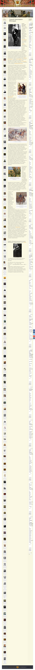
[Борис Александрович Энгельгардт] (5, 53)
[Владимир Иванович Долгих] (5, 552)
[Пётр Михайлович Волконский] (5, 227)
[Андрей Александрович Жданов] (5, 315)
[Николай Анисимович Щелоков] (5, 46)
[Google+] (34, 336)
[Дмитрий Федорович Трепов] (5, 129)
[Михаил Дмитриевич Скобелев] (5, 533)
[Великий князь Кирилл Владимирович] (5, 396)
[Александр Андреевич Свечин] (5, 415)
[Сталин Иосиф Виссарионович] (5, 28)
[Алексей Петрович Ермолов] (5, 66)
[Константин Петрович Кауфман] (5, 154)
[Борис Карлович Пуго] (5, 646)
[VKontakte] (34, 338)
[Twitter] (28, 667)
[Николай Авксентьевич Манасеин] (5, 123)
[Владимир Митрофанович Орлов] (5, 482)
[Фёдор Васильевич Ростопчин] (5, 652)
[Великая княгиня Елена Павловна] (5, 186)
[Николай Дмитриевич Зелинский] (5, 627)
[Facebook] (27, 667)
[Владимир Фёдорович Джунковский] (5, 167)
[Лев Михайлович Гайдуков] (5, 558)
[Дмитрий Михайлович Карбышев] (5, 321)
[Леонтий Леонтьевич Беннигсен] (5, 640)
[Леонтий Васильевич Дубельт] (5, 180)
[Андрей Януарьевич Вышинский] (5, 135)
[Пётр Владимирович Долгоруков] (5, 433)
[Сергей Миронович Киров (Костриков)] (5, 620)
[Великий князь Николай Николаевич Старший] (5, 334)
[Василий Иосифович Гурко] (5, 233)
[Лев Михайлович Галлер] (5, 92)
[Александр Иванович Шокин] (5, 245)
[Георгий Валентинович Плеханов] (5, 72)
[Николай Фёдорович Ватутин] (5, 445)
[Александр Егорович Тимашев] (5, 513)
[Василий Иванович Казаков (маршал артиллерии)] (5, 348)
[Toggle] (33, 340)
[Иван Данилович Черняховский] (5, 193)
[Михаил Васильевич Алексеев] (5, 256)
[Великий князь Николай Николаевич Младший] (5, 199)
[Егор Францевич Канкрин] (5, 309)
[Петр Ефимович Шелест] (5, 22)
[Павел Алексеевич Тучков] (5, 278)
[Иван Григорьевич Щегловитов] (5, 250)
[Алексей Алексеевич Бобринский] (5, 409)
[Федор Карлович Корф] (5, 470)
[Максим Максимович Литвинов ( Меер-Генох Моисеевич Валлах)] (5, 583)
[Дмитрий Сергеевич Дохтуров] (5, 111)
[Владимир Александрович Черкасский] (5, 290)
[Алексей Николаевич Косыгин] (5, 148)
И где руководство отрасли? (31, 389)
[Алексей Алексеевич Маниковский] (5, 174)
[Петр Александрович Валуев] (5, 539)
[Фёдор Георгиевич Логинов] (5, 302)
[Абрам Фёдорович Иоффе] (5, 526)
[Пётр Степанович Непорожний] (5, 439)
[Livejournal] (34, 332)
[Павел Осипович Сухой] (5, 427)
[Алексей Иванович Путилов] (5, 116)
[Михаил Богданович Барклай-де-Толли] (5, 456)
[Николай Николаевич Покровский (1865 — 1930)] (5, 593)
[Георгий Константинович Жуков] (5, 142)
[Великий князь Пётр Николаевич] (5, 659)
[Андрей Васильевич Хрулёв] (5, 607)
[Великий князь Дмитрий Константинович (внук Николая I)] (5, 268)
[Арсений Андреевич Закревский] (5, 464)
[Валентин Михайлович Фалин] (5, 262)
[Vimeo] (29, 667)
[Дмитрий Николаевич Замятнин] (5, 421)
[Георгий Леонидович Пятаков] (5, 85)
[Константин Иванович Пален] (5, 545)
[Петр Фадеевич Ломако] (5, 451)
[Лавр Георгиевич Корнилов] (5, 161)
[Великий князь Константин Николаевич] (5, 382)
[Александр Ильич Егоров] (5, 98)
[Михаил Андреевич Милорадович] (5, 494)
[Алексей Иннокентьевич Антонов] (5, 571)
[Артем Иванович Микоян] (5, 296)
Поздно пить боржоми (30, 451)
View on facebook (30, 55)
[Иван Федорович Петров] (5, 500)
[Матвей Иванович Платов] (5, 634)
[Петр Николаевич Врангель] (5, 376)
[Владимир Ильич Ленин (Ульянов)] (5, 220)
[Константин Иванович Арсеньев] (5, 214)
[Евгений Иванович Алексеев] (5, 239)
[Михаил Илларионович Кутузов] (5, 284)
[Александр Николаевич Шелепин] (5, 564)
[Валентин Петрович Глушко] (5, 613)
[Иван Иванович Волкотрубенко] (5, 328)
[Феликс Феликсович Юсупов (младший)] (5, 519)
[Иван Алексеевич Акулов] (5, 577)
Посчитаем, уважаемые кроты (30, 256)
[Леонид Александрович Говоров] (5, 362)
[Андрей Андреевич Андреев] (5, 40)
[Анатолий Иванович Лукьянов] (5, 389)
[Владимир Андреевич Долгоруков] (5, 59)
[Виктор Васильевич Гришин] (5, 488)
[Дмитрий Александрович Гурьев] (5, 601)
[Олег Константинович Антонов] (5, 476)
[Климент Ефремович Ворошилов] (5, 104)
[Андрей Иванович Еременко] (5, 507)
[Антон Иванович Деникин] (5, 207)
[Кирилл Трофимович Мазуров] (5, 342)
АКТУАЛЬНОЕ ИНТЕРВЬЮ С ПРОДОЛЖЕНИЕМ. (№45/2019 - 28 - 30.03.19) (31, 27)
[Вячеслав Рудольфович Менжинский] (5, 356)
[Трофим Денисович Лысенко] (5, 34)
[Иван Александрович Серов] (5, 79)
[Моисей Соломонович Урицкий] (5, 369)
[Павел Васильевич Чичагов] (5, 403)
